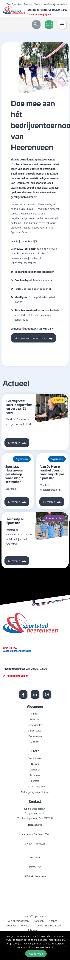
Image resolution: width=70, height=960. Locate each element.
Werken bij (49, 4)
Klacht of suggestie (35, 786)
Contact (35, 780)
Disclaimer (10, 925)
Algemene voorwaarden (48, 925)
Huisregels (32, 930)
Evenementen (35, 736)
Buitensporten (35, 730)
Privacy (25, 925)
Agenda (28, 4)
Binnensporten (35, 724)
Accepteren (36, 953)
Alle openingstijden (41, 14)
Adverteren (62, 4)
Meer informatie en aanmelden (31, 337)
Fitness (35, 713)
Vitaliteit (35, 741)
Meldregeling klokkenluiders (35, 792)
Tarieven (39, 920)
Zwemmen (35, 719)
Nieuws (38, 4)
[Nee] (65, 946)
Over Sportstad (14, 4)
